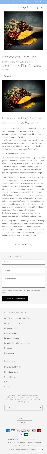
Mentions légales (35, 449)
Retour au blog (24, 244)
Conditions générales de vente (18, 449)
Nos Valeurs (9, 353)
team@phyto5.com (25, 146)
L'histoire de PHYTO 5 (12, 367)
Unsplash (22, 153)
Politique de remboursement (30, 439)
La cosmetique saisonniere (14, 323)
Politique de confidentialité (16, 442)
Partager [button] (7, 76)
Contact (7, 387)
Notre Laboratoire (11, 372)
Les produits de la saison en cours (17, 318)
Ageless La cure (10, 333)
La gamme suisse (11, 328)
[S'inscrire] (40, 407)
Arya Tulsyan (12, 153)
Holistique (8, 348)
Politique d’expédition (19, 446)
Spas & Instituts (10, 377)
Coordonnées (32, 446)
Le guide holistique (11, 338)
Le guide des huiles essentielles (16, 343)
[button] (4, 7)
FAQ (5, 382)
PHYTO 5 (16, 439)
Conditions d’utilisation (34, 442)
